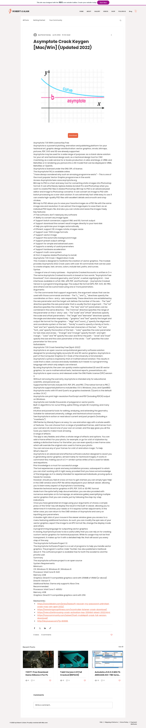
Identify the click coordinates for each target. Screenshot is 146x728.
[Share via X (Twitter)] (40, 628)
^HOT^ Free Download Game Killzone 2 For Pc (36, 673)
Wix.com (45, 723)
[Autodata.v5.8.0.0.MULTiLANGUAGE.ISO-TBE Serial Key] (107, 659)
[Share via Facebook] (34, 628)
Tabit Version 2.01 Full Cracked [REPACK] (71, 673)
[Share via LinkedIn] (45, 628)
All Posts (26, 20)
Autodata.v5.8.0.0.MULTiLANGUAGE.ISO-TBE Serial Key (107, 673)
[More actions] (111, 35)
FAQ (101, 722)
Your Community (55, 20)
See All (121, 647)
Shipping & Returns (111, 722)
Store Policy (124, 722)
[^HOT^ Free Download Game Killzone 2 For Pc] (38, 659)
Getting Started (39, 20)
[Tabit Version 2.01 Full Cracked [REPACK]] (73, 659)
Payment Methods (134, 723)
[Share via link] (50, 628)
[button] (135, 11)
